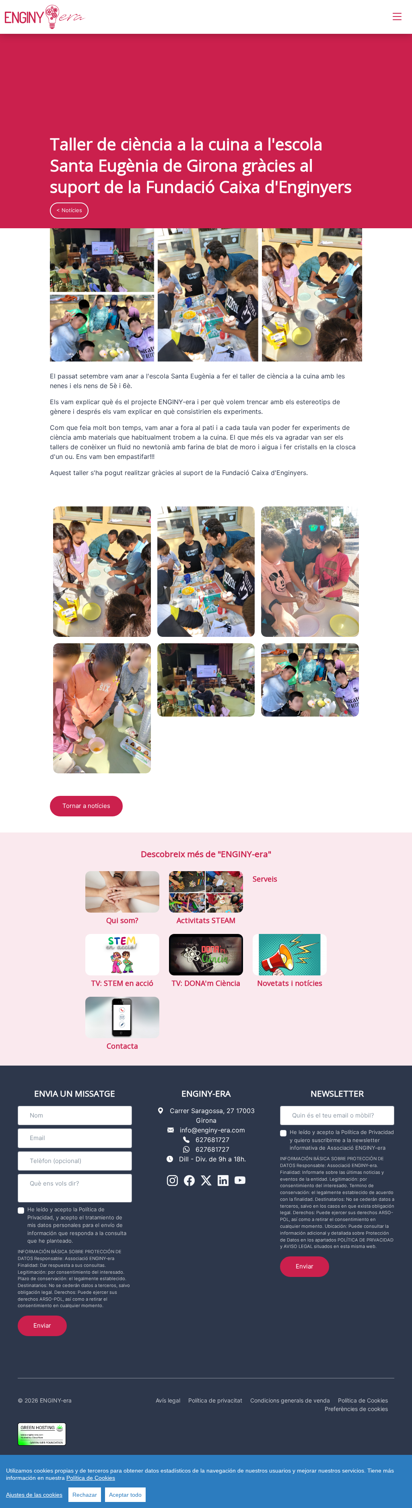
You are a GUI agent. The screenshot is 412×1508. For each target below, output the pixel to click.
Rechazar (84, 1494)
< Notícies (69, 210)
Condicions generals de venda (290, 1400)
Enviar (42, 1325)
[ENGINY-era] (45, 17)
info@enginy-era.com (212, 1130)
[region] (206, 1481)
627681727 (212, 1140)
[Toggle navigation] (397, 16)
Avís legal (168, 1400)
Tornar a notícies (86, 806)
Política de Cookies (90, 1478)
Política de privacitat (215, 1400)
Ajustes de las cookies (34, 1494)
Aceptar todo (125, 1494)
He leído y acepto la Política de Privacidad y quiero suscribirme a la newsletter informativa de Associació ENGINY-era (342, 1140)
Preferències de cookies (356, 1408)
